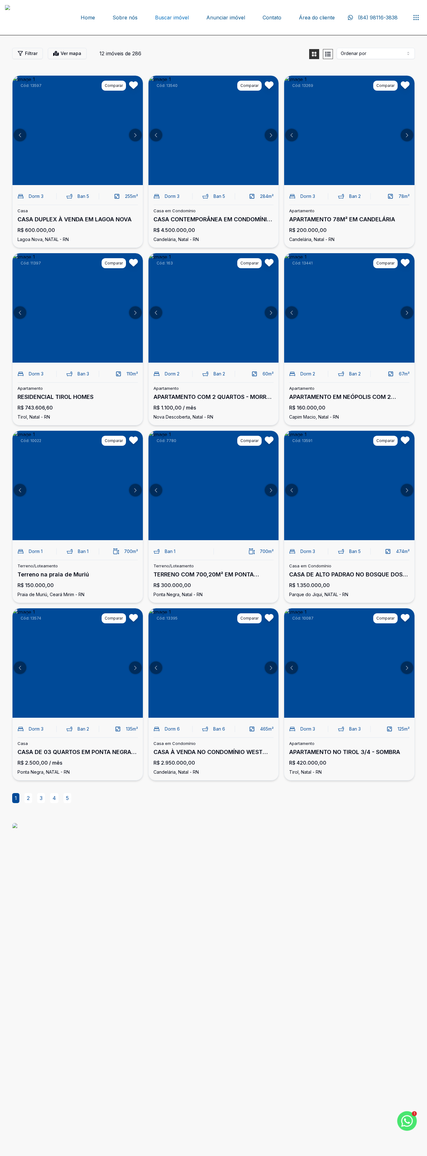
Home (88, 17)
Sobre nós (125, 17)
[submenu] (416, 17)
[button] (20, 135)
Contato (272, 17)
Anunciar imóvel (225, 17)
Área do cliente (317, 17)
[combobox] (376, 53)
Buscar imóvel (172, 17)
